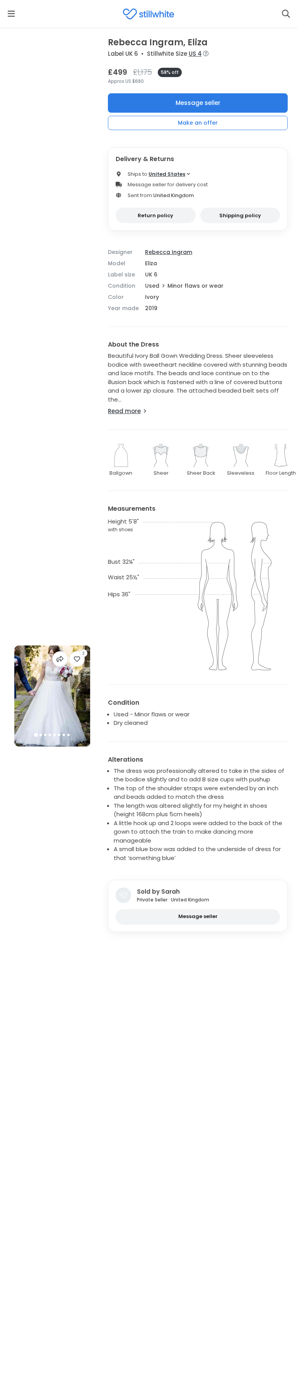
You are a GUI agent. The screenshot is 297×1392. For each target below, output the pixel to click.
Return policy (155, 215)
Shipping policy (240, 215)
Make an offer (198, 123)
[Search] (286, 14)
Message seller (198, 103)
